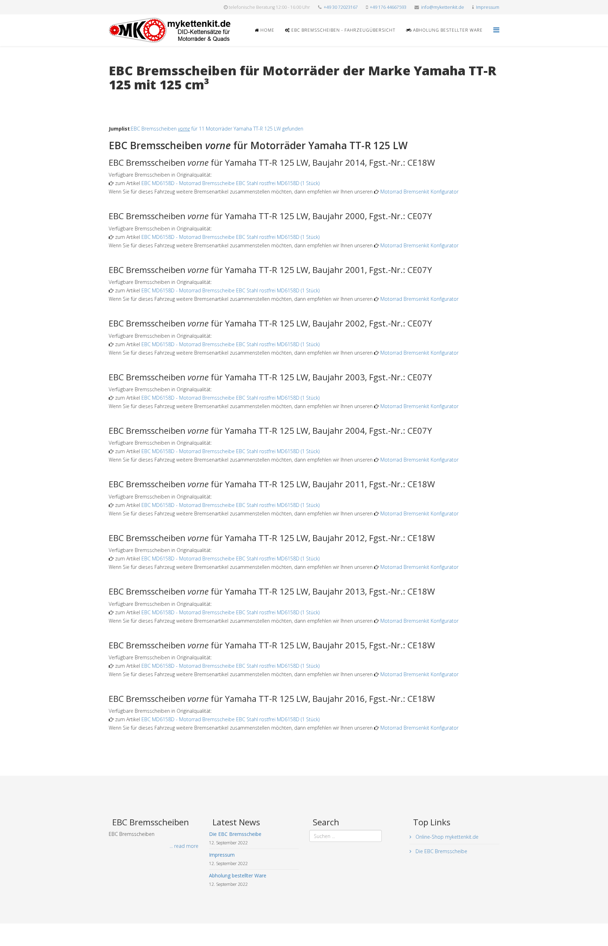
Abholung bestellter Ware (447, 30)
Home (266, 30)
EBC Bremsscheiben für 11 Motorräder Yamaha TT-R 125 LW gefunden (217, 128)
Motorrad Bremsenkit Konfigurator (419, 191)
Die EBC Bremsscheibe (440, 851)
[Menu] (496, 29)
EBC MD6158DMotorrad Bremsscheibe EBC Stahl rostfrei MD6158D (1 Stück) (230, 183)
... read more (184, 846)
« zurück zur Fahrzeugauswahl (142, 99)
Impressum (487, 7)
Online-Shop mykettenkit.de (446, 836)
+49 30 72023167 (341, 7)
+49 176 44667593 (388, 7)
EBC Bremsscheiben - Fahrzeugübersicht (342, 30)
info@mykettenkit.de (442, 7)
